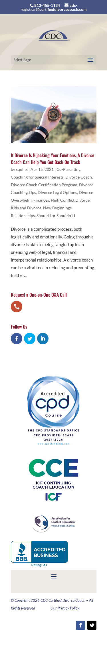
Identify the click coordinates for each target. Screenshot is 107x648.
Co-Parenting (68, 169)
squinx (22, 169)
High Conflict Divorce (70, 200)
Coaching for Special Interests (37, 177)
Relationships (23, 215)
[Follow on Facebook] (80, 625)
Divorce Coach (78, 177)
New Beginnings (57, 207)
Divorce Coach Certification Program (44, 184)
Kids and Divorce (26, 207)
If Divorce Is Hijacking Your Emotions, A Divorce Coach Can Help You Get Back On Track (52, 158)
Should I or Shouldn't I (56, 215)
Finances (41, 200)
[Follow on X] (91, 625)
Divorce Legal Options (57, 192)
